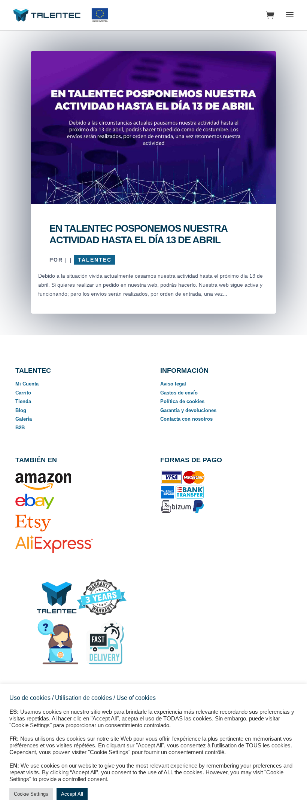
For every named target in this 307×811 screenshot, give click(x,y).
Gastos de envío (179, 393)
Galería (23, 419)
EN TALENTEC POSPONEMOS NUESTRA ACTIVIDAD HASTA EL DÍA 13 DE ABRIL (138, 234)
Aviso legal (173, 384)
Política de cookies (182, 401)
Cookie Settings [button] (31, 794)
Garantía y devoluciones (188, 410)
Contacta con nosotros (186, 419)
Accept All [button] (72, 794)
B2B (20, 427)
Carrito (23, 393)
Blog (20, 410)
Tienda (23, 401)
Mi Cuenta (27, 384)
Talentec (95, 260)
